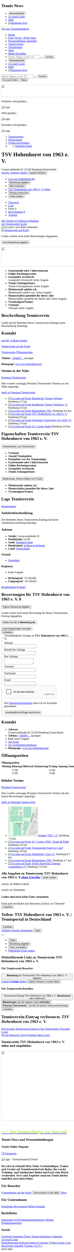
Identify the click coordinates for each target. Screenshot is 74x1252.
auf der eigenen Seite (26, 1002)
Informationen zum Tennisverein (19, 446)
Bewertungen (16, 211)
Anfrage (12, 215)
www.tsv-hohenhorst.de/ (21, 178)
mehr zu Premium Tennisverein (18, 392)
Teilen (12, 940)
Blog (63, 1192)
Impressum (7, 1219)
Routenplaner (8, 506)
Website (8, 642)
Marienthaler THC (42, 410)
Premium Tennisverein (13, 377)
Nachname (10, 673)
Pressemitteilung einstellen (22, 41)
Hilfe (11, 19)
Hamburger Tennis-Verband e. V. (50, 404)
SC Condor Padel (41, 426)
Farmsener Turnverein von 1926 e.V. (52, 420)
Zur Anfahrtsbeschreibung (22, 745)
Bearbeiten (7, 1206)
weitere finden (14, 981)
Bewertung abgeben (19, 182)
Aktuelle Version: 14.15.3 (28, 1245)
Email (7, 680)
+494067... (17, 358)
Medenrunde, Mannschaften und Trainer (22, 478)
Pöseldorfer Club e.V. (43, 854)
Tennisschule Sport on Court (47, 847)
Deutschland (23, 548)
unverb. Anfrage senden (14, 172)
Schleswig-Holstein (34, 545)
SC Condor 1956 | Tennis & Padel (50, 841)
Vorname (9, 666)
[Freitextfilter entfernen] (42, 57)
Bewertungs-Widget (25, 1206)
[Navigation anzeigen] (2, 934)
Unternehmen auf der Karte (16, 1192)
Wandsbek (14, 560)
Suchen (49, 57)
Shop (11, 50)
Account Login (16, 16)
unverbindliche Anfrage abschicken (23, 712)
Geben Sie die (19, 622)
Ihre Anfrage (11, 656)
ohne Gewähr (30, 877)
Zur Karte (13, 741)
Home (11, 34)
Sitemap (49, 1219)
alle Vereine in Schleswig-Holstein (20, 220)
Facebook (7, 1236)
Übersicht (13, 202)
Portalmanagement (11, 1222)
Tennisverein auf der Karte (15, 346)
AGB (17, 1219)
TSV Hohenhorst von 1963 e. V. (49, 413)
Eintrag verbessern (19, 193)
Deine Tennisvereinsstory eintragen (43, 1236)
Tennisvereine (15, 44)
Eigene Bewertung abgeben (16, 607)
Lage (11, 205)
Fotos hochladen (18, 947)
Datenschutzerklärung (21, 703)
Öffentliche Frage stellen (21, 950)
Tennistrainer (15, 47)
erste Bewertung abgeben (15, 242)
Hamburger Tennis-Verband (47, 398)
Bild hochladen (17, 186)
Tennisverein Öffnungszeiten (17, 352)
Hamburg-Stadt (24, 542)
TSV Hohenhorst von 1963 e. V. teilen (29, 189)
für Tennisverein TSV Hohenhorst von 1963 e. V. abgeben (37, 976)
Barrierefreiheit (17, 13)
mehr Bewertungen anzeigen (17, 628)
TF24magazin (9, 1153)
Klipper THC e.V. (48, 835)
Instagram (18, 1236)
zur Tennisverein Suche (14, 224)
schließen (7, 632)
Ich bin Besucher (25, 1035)
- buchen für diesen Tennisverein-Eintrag (35, 1005)
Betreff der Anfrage (14, 649)
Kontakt (21, 587)
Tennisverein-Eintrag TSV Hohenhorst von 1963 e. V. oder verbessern (37, 997)
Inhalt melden (16, 196)
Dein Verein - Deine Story (22, 37)
